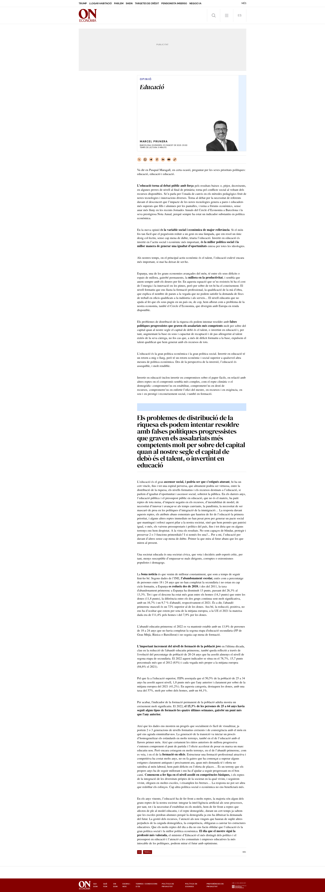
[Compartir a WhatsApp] (145, 159)
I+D (139, 852)
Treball (147, 852)
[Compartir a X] (139, 159)
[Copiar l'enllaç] (175, 159)
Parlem (118, 3)
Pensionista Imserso (174, 3)
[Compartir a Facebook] (157, 159)
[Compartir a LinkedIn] (163, 159)
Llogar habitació (100, 3)
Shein (129, 3)
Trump (83, 3)
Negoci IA (195, 3)
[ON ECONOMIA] (88, 15)
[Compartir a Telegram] (151, 159)
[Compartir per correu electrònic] (169, 159)
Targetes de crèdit (147, 3)
